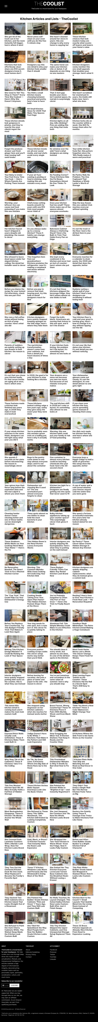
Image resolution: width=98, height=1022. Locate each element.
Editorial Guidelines (33, 952)
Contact (29, 957)
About (28, 950)
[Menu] (4, 6)
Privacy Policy (31, 954)
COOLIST (49, 4)
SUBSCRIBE (14, 985)
